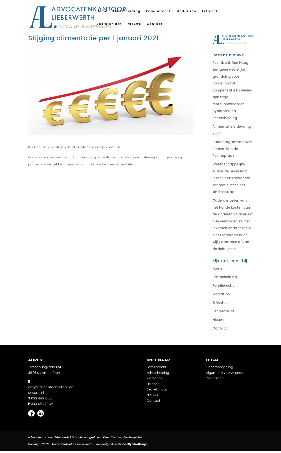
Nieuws (134, 24)
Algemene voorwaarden (225, 372)
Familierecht (158, 11)
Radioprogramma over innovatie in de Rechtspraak (232, 149)
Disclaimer (214, 378)
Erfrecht (210, 11)
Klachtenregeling (219, 367)
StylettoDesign (137, 444)
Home (102, 11)
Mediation (186, 11)
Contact (155, 24)
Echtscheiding (126, 11)
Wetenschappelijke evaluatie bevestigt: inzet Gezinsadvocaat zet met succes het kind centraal (232, 178)
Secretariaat (109, 24)
